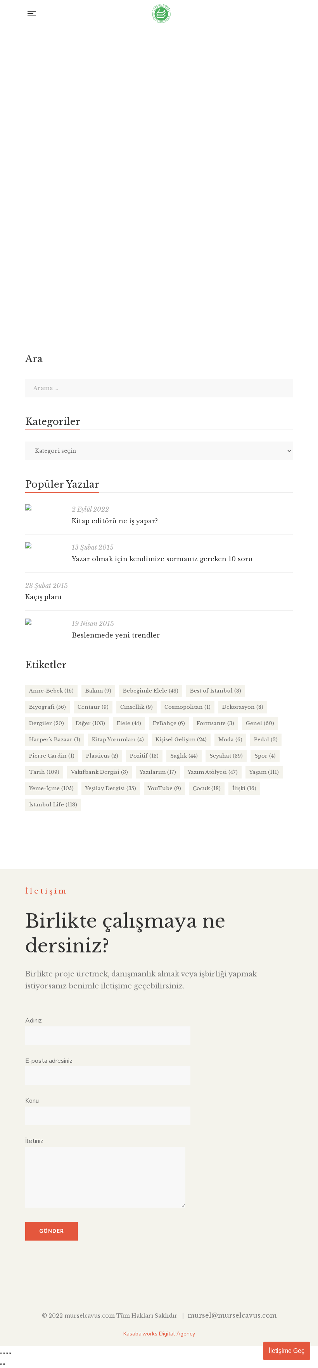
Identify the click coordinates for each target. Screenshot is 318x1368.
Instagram (159, 1286)
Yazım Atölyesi (155, 280)
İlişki (244, 788)
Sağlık (184, 756)
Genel (260, 723)
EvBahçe (169, 723)
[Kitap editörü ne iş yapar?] (44, 507)
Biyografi (47, 707)
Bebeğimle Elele (150, 690)
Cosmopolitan (187, 707)
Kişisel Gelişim (181, 739)
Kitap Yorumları (118, 739)
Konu (32, 1100)
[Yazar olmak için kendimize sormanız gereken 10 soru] (44, 545)
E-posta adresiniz (49, 1061)
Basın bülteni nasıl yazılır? (70, 267)
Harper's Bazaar (54, 739)
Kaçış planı (43, 597)
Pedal (266, 739)
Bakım (98, 690)
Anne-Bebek (51, 690)
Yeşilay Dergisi (110, 788)
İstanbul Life (53, 804)
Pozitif (144, 756)
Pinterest (191, 1286)
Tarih (44, 772)
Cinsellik (136, 707)
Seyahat (226, 756)
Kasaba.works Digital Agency (159, 1333)
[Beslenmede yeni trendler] (44, 622)
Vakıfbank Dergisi (99, 772)
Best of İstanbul (215, 690)
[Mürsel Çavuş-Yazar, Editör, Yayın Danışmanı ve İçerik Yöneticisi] (161, 13)
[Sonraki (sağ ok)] (4, 1364)
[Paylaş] (7, 1353)
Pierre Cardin (51, 756)
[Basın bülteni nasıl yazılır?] (159, 146)
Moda (230, 739)
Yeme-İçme (51, 788)
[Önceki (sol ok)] (1, 1364)
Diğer (90, 723)
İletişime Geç (286, 1350)
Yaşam (264, 772)
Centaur (93, 707)
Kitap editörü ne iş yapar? (115, 521)
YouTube (164, 788)
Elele (129, 723)
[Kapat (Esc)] (10, 1353)
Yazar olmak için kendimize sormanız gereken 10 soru (162, 559)
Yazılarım (158, 772)
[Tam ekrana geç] (4, 1353)
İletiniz (34, 1141)
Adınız (33, 1020)
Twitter (143, 1286)
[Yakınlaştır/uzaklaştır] (1, 1353)
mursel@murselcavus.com (232, 1315)
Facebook (127, 1286)
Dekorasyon (242, 707)
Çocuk (207, 788)
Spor (265, 756)
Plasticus (102, 756)
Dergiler (46, 723)
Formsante (215, 723)
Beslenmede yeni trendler (116, 635)
